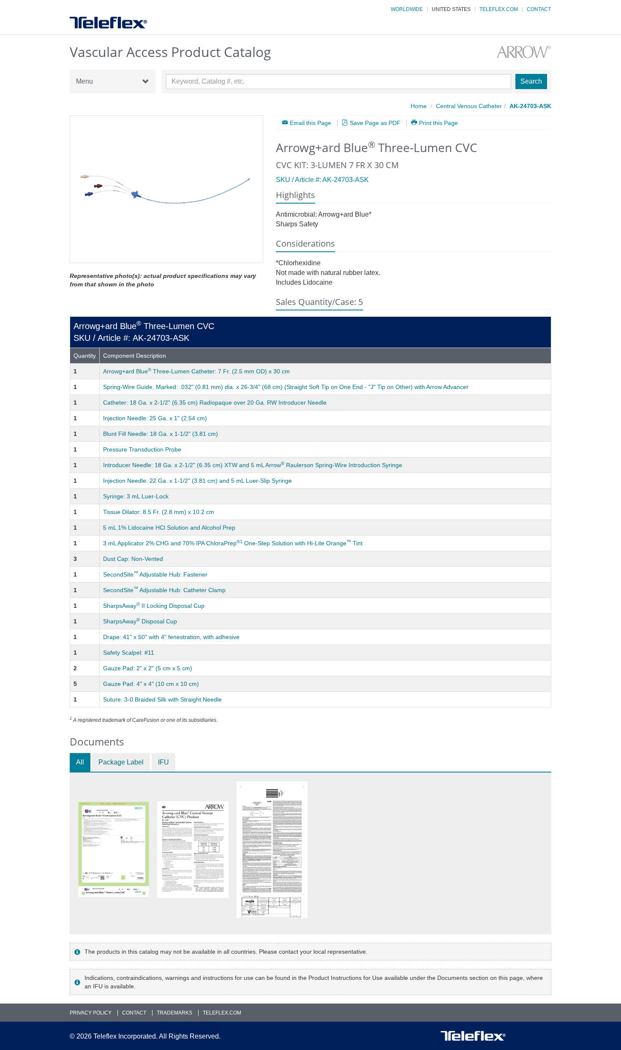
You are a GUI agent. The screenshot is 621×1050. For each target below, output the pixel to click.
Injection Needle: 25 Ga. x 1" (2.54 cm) (155, 418)
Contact (539, 9)
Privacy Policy (91, 1013)
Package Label (121, 762)
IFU (163, 762)
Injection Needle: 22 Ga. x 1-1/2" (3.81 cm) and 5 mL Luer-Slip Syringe (197, 480)
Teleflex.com (498, 9)
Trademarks (174, 1013)
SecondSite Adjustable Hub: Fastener (155, 574)
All (80, 762)
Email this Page (310, 123)
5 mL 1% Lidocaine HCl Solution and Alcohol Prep (169, 527)
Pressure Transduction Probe (142, 449)
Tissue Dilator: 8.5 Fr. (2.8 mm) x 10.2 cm (158, 512)
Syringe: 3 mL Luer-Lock (136, 496)
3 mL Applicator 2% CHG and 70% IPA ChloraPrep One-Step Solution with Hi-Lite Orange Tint (232, 543)
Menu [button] (84, 81)
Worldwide (407, 9)
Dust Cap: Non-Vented (133, 558)
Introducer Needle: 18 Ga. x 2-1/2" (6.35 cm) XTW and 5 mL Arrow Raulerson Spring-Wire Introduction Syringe (252, 465)
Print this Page (438, 123)
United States (451, 9)
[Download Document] (113, 849)
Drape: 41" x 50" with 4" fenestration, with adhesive (171, 637)
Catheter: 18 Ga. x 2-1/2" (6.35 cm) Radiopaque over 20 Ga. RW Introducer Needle (215, 402)
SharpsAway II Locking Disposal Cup (153, 605)
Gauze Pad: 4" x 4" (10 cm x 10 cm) (151, 683)
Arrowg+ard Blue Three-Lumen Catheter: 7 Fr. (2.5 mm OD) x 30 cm (196, 371)
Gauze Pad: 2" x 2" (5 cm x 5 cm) (147, 668)
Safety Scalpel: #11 (128, 652)
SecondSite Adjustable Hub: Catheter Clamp (164, 590)
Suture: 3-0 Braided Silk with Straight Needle (162, 699)
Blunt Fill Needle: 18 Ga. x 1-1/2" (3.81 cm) (160, 433)
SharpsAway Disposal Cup (140, 621)
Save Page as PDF (375, 123)
